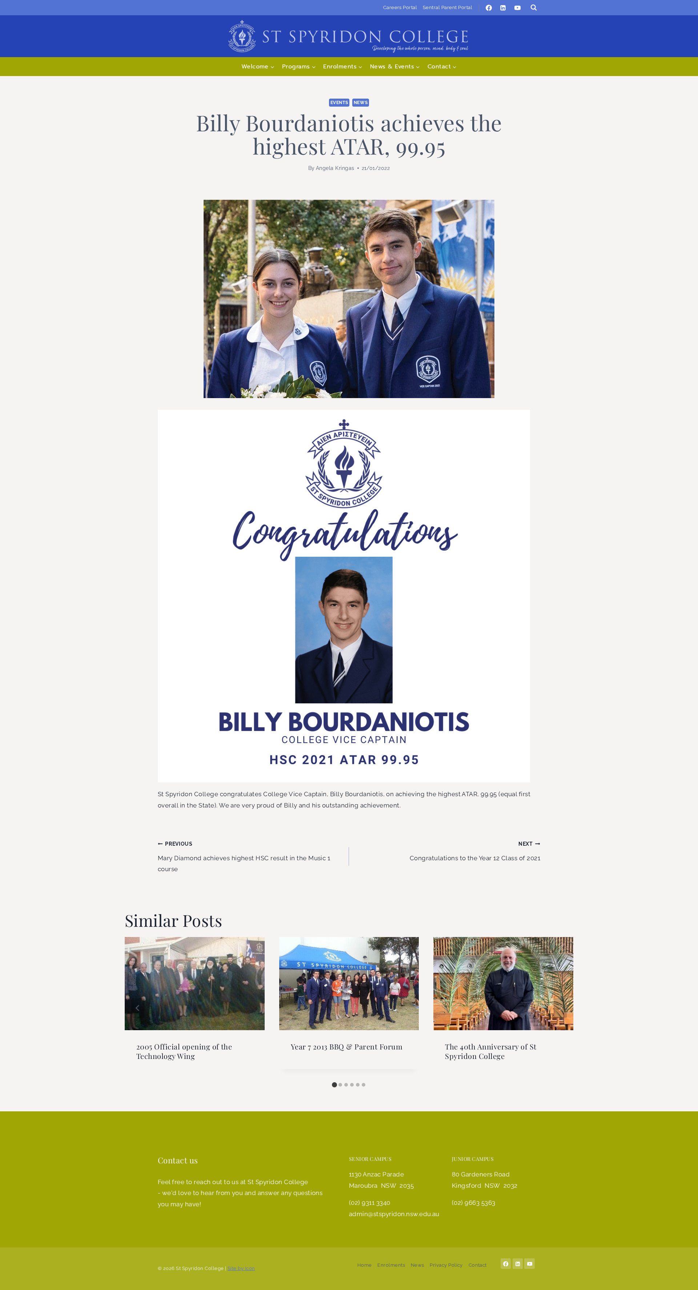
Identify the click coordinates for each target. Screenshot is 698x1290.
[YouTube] (517, 7)
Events (339, 102)
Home (364, 1265)
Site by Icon (241, 1268)
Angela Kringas (335, 168)
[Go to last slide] (137, 1008)
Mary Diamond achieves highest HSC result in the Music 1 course (244, 857)
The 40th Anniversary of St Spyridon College (490, 1051)
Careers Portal (400, 7)
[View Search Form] (533, 7)
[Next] (560, 1008)
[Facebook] (489, 7)
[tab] (334, 1084)
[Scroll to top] (681, 1277)
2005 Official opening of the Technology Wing (184, 1051)
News (361, 102)
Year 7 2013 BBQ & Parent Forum (346, 1046)
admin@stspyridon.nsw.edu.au (394, 1214)
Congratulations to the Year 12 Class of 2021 (475, 851)
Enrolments (391, 1265)
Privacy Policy (446, 1265)
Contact (478, 1265)
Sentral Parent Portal (447, 7)
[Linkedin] (503, 7)
